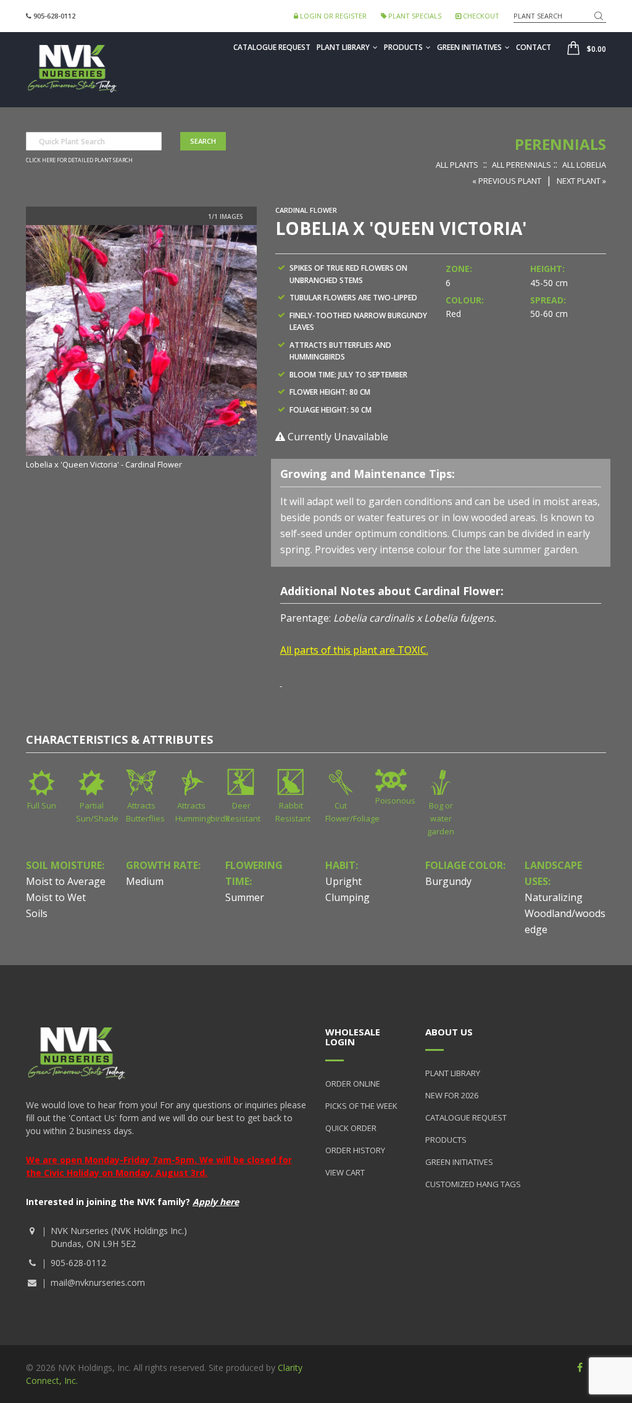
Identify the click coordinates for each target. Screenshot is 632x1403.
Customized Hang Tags (473, 1184)
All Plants (457, 164)
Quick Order (350, 1128)
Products (403, 47)
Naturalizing (554, 897)
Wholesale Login (352, 1037)
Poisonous (395, 800)
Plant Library (343, 47)
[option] (141, 348)
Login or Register (332, 15)
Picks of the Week (361, 1105)
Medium (145, 881)
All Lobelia (584, 164)
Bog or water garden (440, 818)
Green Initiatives (469, 47)
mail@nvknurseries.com (98, 1282)
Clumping (347, 897)
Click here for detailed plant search (79, 160)
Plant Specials (413, 15)
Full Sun (41, 805)
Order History (355, 1150)
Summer (244, 897)
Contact (533, 47)
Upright (343, 881)
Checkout (480, 15)
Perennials (560, 144)
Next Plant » (581, 180)
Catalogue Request (271, 47)
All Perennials (521, 164)
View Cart (345, 1172)
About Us (449, 1032)
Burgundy (448, 881)
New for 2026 (451, 1095)
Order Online (352, 1083)
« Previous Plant (506, 180)
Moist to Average (66, 881)
